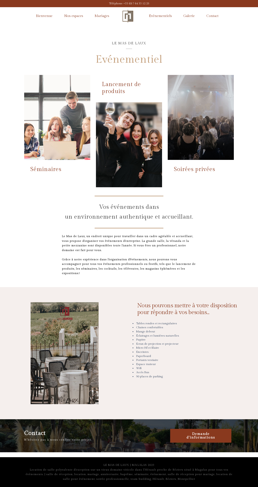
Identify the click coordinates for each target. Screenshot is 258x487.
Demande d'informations (201, 435)
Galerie (189, 16)
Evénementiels (160, 16)
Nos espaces (73, 16)
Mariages (102, 16)
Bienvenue (44, 16)
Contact (212, 16)
